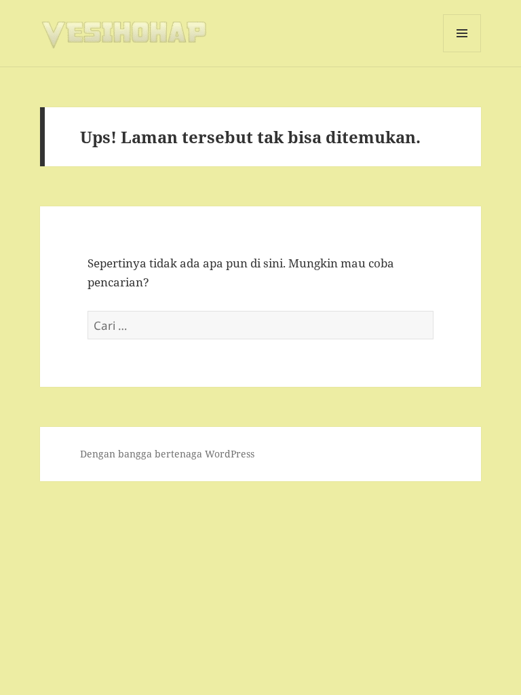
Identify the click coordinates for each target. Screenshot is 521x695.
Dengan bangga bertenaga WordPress (167, 453)
